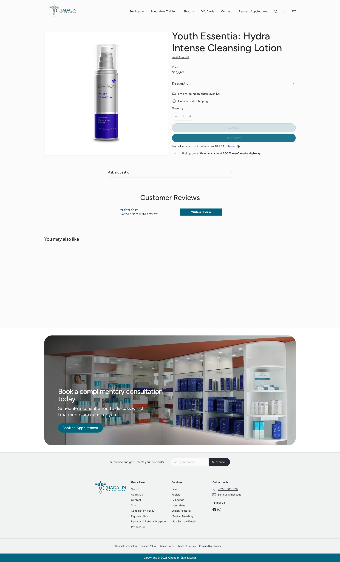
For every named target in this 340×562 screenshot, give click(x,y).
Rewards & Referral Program (148, 521)
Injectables (178, 505)
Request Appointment (253, 11)
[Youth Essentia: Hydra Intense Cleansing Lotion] (63, 282)
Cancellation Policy (142, 510)
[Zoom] (106, 93)
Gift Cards (207, 11)
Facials (176, 494)
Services (135, 11)
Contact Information (126, 546)
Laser (175, 489)
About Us (137, 494)
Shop (187, 11)
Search (135, 489)
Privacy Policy (148, 546)
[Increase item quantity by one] (190, 116)
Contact (226, 11)
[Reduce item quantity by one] (176, 116)
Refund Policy (167, 546)
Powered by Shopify (210, 546)
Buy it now (234, 138)
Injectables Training (163, 11)
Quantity (177, 108)
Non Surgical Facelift (184, 521)
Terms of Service (187, 546)
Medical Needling (182, 516)
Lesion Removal (181, 510)
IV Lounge (178, 500)
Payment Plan (139, 516)
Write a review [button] (201, 212)
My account (138, 527)
